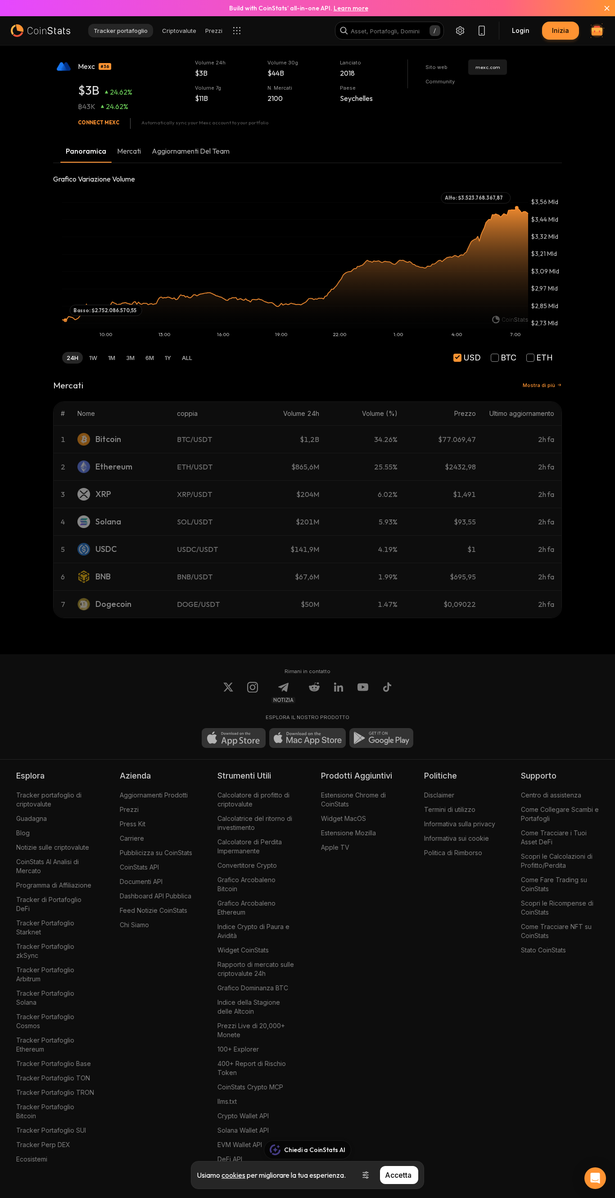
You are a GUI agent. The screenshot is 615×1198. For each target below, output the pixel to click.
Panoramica (86, 150)
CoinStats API (139, 867)
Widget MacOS (343, 818)
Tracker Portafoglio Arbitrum (45, 974)
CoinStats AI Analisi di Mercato (47, 866)
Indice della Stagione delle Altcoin (248, 1006)
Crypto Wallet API (243, 1116)
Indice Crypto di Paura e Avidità (253, 931)
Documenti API (141, 881)
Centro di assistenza (551, 795)
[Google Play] (381, 738)
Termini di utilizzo (449, 809)
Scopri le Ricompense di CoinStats (557, 907)
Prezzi (129, 809)
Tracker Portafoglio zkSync (45, 951)
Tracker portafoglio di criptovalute (48, 799)
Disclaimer (439, 795)
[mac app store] (307, 738)
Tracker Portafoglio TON (53, 1078)
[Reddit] (314, 692)
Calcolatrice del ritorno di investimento (254, 823)
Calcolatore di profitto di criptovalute (253, 799)
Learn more (351, 8)
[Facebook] (387, 692)
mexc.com (487, 67)
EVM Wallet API (239, 1144)
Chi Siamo (134, 925)
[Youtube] (362, 692)
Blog (23, 833)
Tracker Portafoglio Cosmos (45, 1021)
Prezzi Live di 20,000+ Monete (251, 1030)
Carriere (132, 838)
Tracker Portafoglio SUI (51, 1130)
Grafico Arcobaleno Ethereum (246, 907)
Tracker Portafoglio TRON (55, 1092)
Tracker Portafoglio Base (53, 1063)
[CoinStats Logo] (40, 30)
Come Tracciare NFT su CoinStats (556, 931)
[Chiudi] (601, 8)
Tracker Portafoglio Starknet (45, 927)
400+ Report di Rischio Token (251, 1068)
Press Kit (132, 824)
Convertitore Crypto (247, 865)
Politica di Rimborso (453, 852)
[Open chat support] (595, 1178)
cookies (233, 1175)
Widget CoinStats (243, 950)
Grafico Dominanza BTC (252, 988)
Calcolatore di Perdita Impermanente (249, 846)
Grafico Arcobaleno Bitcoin (246, 884)
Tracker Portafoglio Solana (45, 997)
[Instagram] (252, 692)
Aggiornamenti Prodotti (154, 795)
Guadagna (31, 818)
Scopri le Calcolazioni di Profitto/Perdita (556, 860)
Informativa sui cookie (456, 838)
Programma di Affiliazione (53, 885)
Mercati (129, 150)
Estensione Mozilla (348, 833)
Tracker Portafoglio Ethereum (45, 1044)
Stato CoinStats (543, 950)
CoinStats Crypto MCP (250, 1087)
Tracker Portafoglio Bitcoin (45, 1111)
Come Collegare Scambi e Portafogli (560, 814)
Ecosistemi (31, 1159)
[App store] (234, 738)
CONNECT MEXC (98, 122)
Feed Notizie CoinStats (153, 910)
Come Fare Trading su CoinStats (554, 884)
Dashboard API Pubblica (155, 896)
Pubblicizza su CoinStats (156, 852)
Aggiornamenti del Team (191, 150)
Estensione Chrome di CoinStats (353, 799)
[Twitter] (228, 692)
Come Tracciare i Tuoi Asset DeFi (554, 837)
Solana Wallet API (243, 1130)
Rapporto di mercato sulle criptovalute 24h (255, 969)
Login (520, 30)
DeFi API (229, 1159)
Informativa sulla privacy (459, 824)
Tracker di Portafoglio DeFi (48, 904)
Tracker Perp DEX (43, 1144)
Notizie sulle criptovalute (52, 847)
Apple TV (335, 847)
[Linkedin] (338, 692)
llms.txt (227, 1101)
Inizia (560, 30)
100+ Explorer (238, 1049)
